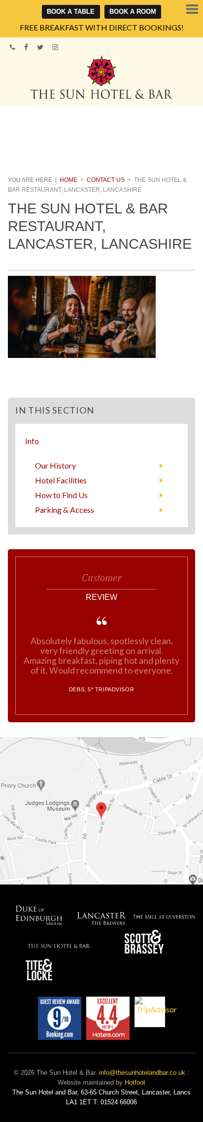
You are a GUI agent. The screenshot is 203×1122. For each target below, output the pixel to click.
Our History (55, 465)
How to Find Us (61, 495)
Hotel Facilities (61, 480)
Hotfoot (135, 1082)
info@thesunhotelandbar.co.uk (142, 1072)
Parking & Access (64, 509)
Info (32, 440)
